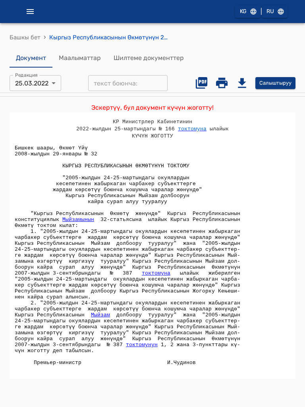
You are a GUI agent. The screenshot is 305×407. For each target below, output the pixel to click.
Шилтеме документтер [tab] (149, 58)
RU (270, 11)
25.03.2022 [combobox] (31, 83)
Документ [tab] (31, 58)
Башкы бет (25, 37)
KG (243, 11)
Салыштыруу (275, 83)
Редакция (26, 75)
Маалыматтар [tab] (80, 58)
